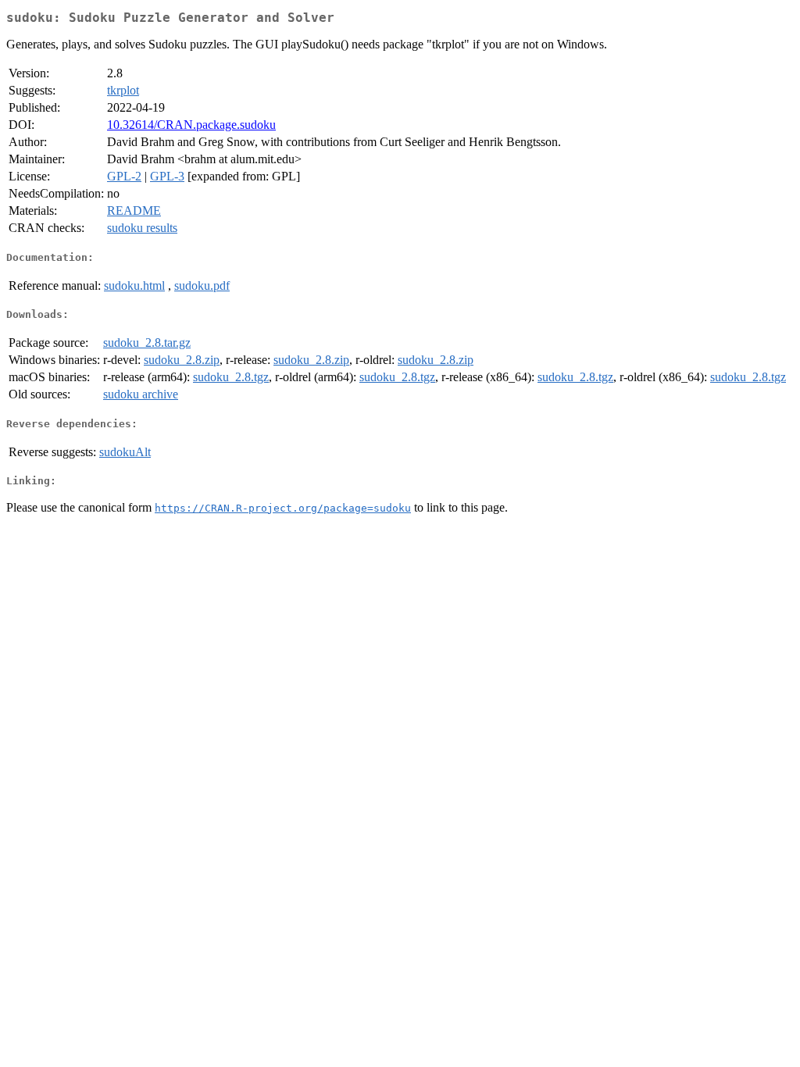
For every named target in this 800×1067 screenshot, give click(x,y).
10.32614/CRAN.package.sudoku (191, 124)
